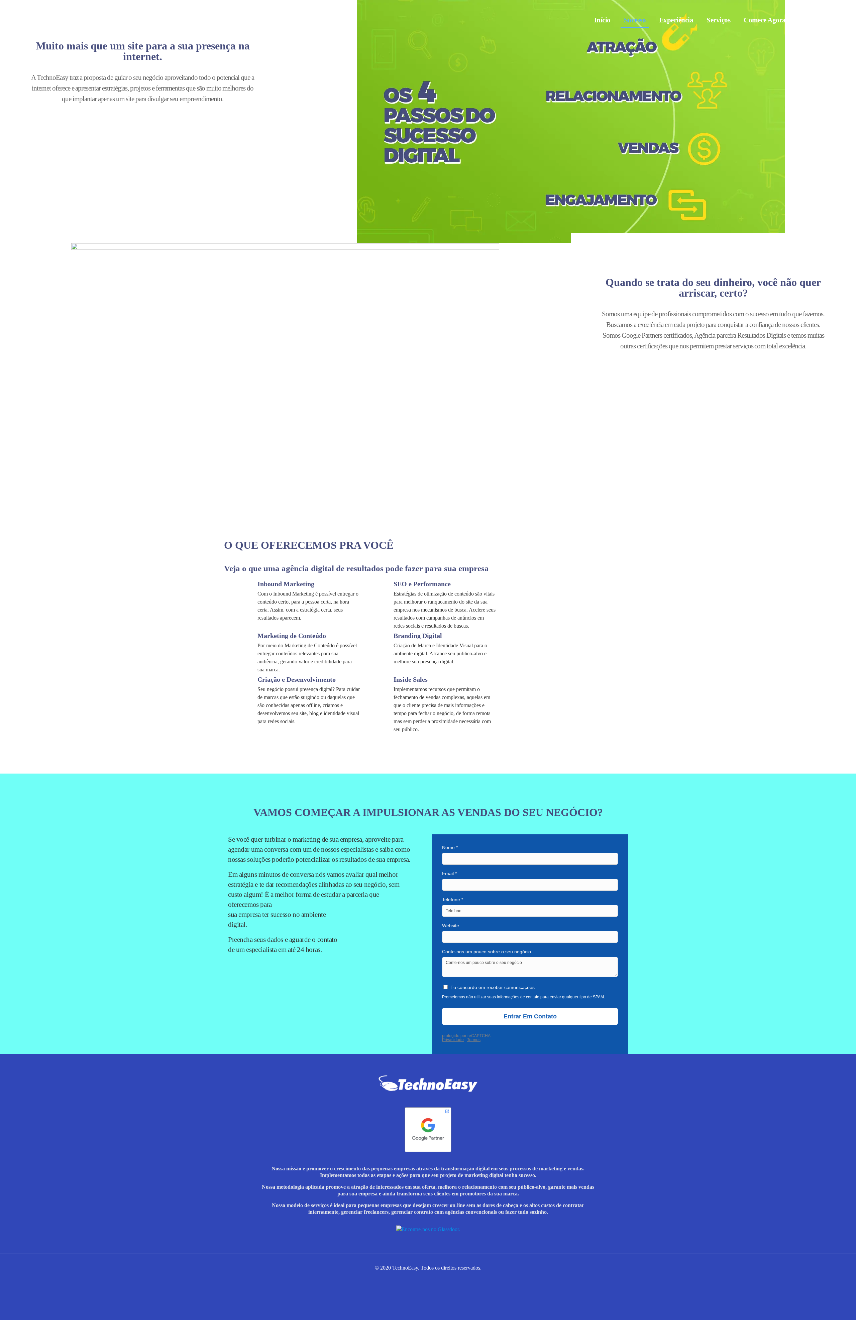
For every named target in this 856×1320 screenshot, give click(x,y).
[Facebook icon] (417, 1279)
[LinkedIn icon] (424, 1279)
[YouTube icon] (438, 1279)
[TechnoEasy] (57, 20)
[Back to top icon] (828, 1309)
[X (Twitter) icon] (431, 1279)
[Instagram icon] (410, 1279)
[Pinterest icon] (445, 1279)
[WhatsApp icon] (403, 1279)
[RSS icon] (452, 1279)
